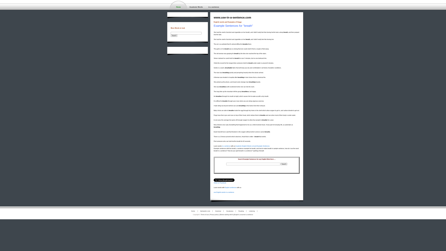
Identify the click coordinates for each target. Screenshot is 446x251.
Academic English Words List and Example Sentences (252, 146)
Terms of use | (205, 214)
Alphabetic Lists (205, 211)
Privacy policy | (215, 214)
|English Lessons (239, 214)
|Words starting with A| (227, 214)
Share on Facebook (220, 183)
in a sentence (213, 7)
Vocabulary (229, 211)
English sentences (230, 187)
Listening (252, 211)
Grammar (218, 211)
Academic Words (196, 7)
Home (178, 7)
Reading (241, 211)
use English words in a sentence (224, 192)
